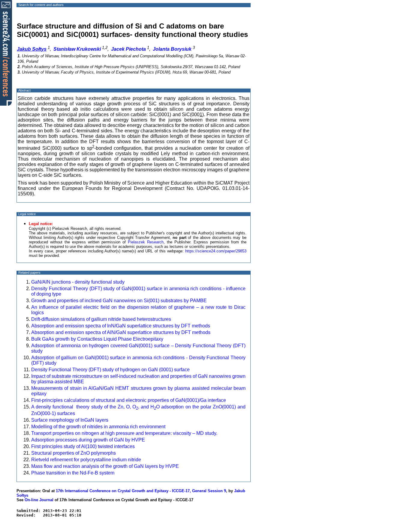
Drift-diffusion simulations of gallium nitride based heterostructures (101, 319)
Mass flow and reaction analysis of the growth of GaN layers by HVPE (105, 466)
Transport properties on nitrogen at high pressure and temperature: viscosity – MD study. (124, 433)
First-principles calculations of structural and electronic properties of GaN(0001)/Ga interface (128, 400)
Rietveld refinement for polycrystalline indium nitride (86, 459)
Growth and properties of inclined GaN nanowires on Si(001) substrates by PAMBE (119, 300)
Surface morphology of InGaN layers (69, 420)
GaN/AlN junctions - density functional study (78, 282)
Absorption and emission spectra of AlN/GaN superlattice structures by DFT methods (120, 332)
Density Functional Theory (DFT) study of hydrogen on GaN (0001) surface (110, 369)
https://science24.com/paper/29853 (215, 251)
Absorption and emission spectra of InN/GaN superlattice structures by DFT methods (120, 325)
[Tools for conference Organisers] (6, 52)
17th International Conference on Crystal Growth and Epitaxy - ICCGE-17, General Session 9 (141, 491)
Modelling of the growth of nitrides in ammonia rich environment (98, 426)
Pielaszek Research (146, 242)
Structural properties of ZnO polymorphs (73, 453)
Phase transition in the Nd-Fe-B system (72, 472)
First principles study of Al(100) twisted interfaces (83, 446)
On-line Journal (39, 500)
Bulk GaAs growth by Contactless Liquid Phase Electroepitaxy (97, 339)
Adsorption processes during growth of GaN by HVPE (88, 439)
